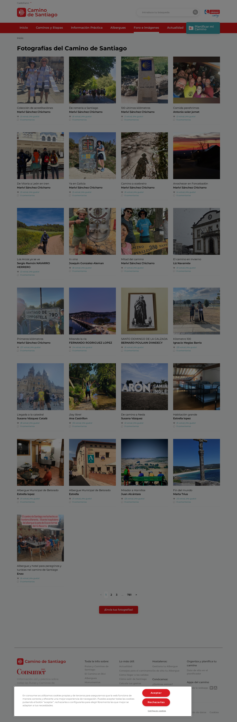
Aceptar (156, 692)
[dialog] (103, 701)
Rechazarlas (156, 702)
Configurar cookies (157, 711)
